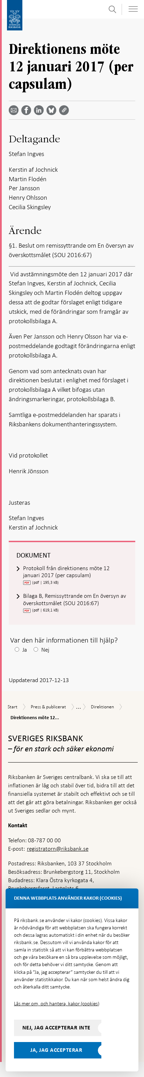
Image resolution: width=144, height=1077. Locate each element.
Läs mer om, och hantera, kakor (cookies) (56, 1003)
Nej (45, 649)
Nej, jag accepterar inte (56, 1027)
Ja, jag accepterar (56, 1050)
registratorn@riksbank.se (57, 848)
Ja (24, 649)
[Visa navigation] (133, 9)
